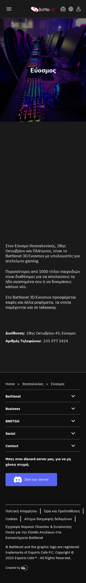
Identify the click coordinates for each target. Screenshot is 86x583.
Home (10, 384)
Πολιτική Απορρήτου (21, 511)
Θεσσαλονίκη (32, 384)
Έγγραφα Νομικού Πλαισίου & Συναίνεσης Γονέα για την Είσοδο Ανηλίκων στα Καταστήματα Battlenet (39, 532)
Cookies (11, 519)
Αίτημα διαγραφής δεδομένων (48, 519)
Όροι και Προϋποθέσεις (62, 511)
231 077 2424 (55, 341)
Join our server (36, 479)
